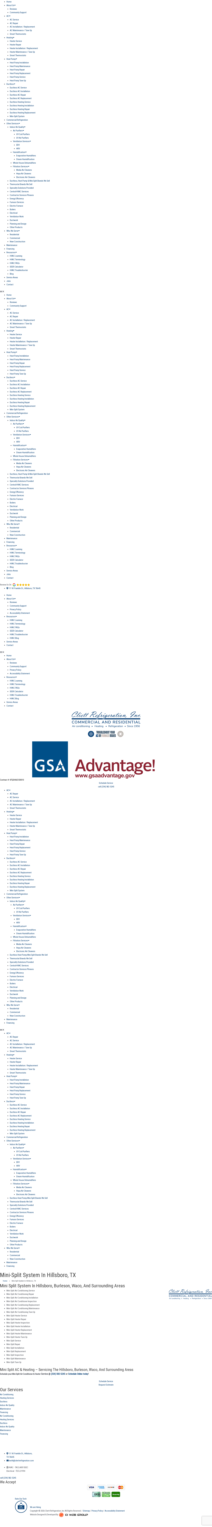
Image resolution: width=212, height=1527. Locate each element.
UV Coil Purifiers (23, 134)
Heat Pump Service (18, 77)
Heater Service (16, 41)
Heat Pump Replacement (20, 73)
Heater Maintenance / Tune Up (22, 52)
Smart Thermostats (18, 34)
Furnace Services (17, 202)
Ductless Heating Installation (22, 105)
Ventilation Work (17, 216)
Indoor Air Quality (17, 127)
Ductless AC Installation (20, 91)
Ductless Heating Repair (20, 109)
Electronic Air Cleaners (25, 177)
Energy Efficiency (17, 198)
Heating (9, 37)
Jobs (8, 281)
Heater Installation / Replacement (24, 48)
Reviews (13, 9)
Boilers (13, 209)
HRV (18, 148)
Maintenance (11, 245)
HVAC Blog (14, 638)
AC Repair (14, 23)
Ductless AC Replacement (21, 98)
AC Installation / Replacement (22, 26)
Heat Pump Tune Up (18, 80)
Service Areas (12, 277)
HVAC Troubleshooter (19, 270)
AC (7, 16)
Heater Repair (15, 44)
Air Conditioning (6, 1394)
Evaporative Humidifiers (26, 155)
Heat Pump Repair (17, 69)
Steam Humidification (25, 159)
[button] (106, 291)
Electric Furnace (16, 206)
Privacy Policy (15, 609)
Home (9, 1)
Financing (10, 249)
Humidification (19, 152)
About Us (10, 5)
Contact (9, 284)
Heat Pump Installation (19, 62)
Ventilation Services (21, 141)
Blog (12, 274)
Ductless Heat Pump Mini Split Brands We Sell (29, 955)
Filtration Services (20, 166)
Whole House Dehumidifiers (24, 163)
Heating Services (7, 1398)
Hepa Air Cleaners (23, 173)
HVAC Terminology (17, 259)
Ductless (10, 84)
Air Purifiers (18, 130)
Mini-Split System (17, 116)
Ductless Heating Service (20, 102)
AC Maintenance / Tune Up (21, 30)
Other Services (12, 123)
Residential (14, 234)
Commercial (15, 238)
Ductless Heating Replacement (22, 112)
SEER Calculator (16, 266)
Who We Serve (12, 231)
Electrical (13, 213)
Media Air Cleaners (24, 170)
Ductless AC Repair (18, 95)
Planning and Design (18, 223)
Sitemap (86, 1510)
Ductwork (14, 220)
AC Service (14, 19)
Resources (10, 252)
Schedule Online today (78, 1374)
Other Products (16, 227)
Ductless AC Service (18, 87)
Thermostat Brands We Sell (21, 184)
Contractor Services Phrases (22, 195)
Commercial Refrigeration (17, 120)
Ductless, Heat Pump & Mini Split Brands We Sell (30, 181)
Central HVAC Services (19, 191)
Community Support (18, 12)
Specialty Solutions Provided (22, 188)
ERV (18, 145)
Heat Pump (11, 59)
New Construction (17, 241)
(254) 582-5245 (58, 1374)
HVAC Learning (16, 256)
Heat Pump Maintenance (20, 66)
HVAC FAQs (15, 263)
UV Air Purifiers (22, 138)
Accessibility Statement (20, 613)
